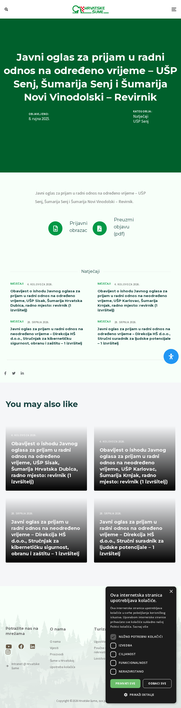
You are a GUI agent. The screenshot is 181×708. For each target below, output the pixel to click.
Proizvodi (56, 654)
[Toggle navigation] (147, 9)
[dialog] (141, 645)
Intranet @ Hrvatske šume (26, 666)
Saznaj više (140, 627)
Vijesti (54, 648)
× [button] (171, 591)
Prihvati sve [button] (125, 683)
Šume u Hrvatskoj (62, 660)
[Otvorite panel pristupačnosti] (171, 356)
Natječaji (140, 116)
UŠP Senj (141, 121)
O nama (55, 641)
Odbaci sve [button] (157, 683)
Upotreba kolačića (62, 667)
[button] (6, 9)
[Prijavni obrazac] (67, 228)
